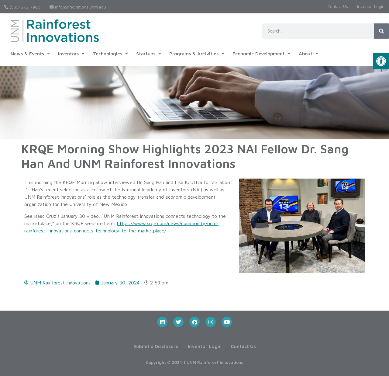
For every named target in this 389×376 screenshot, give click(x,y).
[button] (381, 61)
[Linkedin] (162, 322)
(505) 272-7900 (24, 7)
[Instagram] (210, 322)
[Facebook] (194, 322)
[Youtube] (227, 322)
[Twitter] (178, 322)
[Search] (381, 31)
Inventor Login (370, 6)
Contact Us (337, 6)
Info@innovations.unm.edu (80, 7)
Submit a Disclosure (156, 346)
